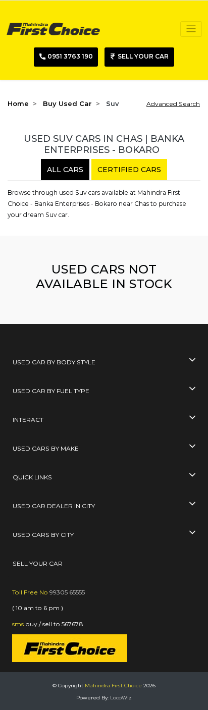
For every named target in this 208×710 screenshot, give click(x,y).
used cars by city (43, 534)
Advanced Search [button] (173, 103)
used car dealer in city (54, 506)
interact (28, 419)
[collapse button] (192, 361)
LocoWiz (121, 697)
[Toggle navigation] (191, 29)
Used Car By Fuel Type (51, 391)
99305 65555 (67, 592)
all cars (65, 169)
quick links (32, 477)
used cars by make (46, 448)
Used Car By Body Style (54, 362)
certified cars (129, 169)
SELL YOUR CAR (38, 563)
